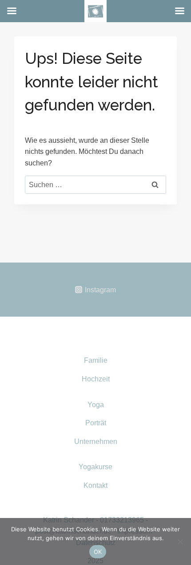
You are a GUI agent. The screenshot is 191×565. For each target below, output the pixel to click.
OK (98, 551)
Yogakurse (95, 467)
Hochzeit (96, 379)
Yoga (96, 404)
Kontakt (95, 485)
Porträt (95, 423)
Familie (95, 360)
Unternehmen (95, 441)
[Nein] (179, 541)
